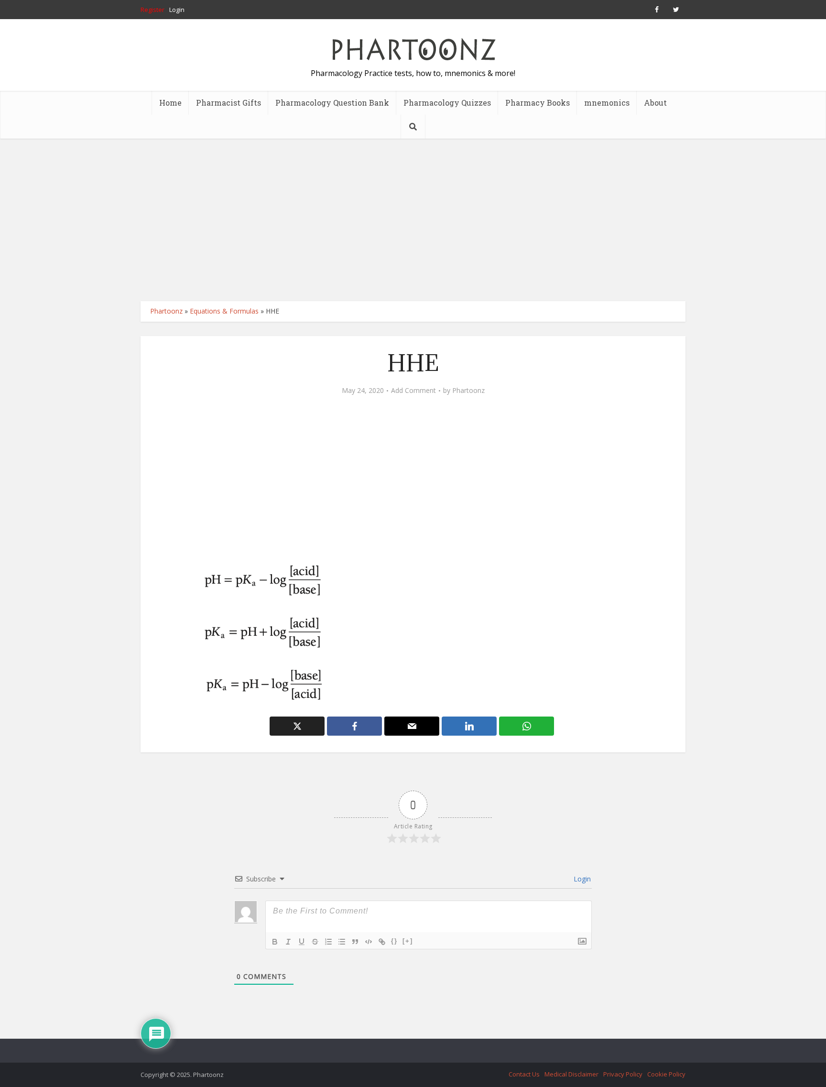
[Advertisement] (413, 220)
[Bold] (275, 941)
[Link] (382, 941)
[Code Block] (368, 941)
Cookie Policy (666, 1074)
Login (177, 9)
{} (394, 941)
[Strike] (315, 941)
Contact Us (524, 1074)
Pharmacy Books (537, 103)
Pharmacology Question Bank (332, 103)
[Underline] (301, 941)
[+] (407, 941)
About (655, 103)
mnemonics (607, 103)
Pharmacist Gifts (228, 103)
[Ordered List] (328, 941)
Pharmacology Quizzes (447, 103)
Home (170, 103)
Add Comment (413, 390)
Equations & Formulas (224, 310)
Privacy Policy (622, 1074)
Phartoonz (166, 310)
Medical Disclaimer (571, 1074)
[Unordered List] (341, 941)
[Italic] (288, 941)
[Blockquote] (355, 941)
